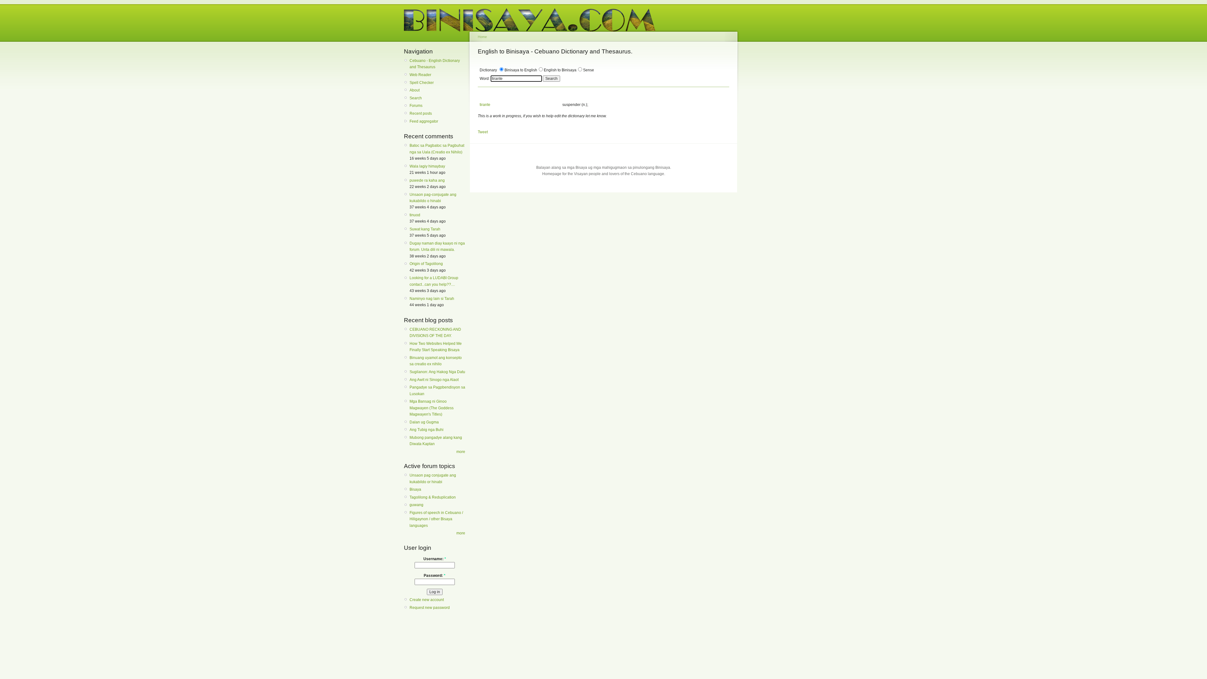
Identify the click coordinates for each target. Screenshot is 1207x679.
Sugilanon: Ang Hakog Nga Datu (437, 372)
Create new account (427, 600)
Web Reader (420, 75)
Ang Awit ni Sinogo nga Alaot (434, 380)
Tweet (483, 132)
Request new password (430, 607)
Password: (434, 575)
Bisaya (415, 489)
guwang (416, 505)
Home (482, 37)
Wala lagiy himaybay (427, 166)
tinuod (415, 215)
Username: (434, 559)
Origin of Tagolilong (426, 264)
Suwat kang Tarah (425, 229)
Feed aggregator (424, 121)
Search (416, 98)
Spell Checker (422, 82)
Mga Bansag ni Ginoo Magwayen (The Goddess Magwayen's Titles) (432, 408)
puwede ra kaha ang (427, 180)
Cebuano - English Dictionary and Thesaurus (435, 63)
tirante (485, 104)
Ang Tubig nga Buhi (427, 430)
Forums (416, 105)
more (460, 452)
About (415, 90)
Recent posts (421, 113)
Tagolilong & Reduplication (433, 497)
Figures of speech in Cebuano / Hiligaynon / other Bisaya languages (436, 519)
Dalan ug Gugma (424, 422)
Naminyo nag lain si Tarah (432, 298)
